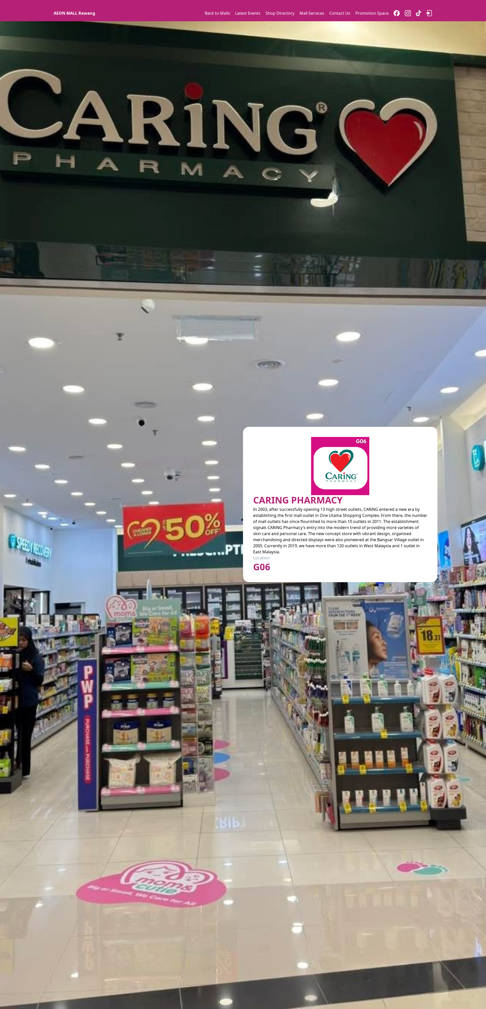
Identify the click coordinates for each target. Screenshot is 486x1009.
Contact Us (339, 13)
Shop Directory (280, 13)
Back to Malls (217, 13)
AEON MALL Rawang (74, 13)
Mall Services (311, 13)
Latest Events (247, 13)
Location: (262, 558)
